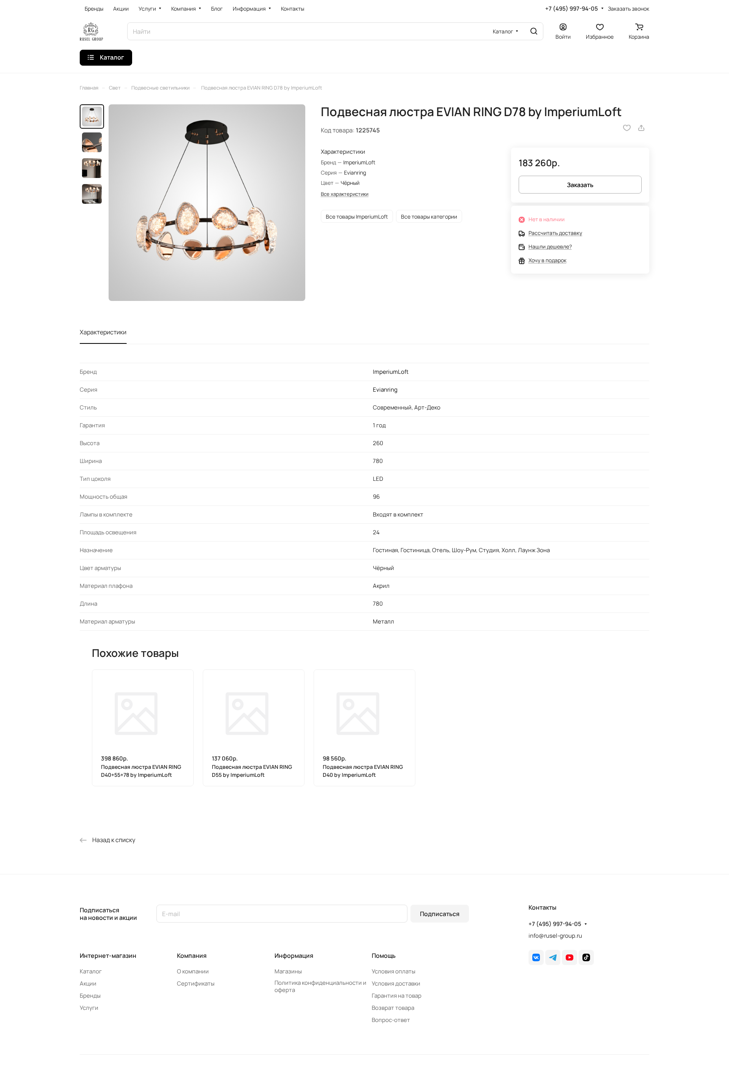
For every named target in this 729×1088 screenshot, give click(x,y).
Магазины (288, 971)
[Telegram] (552, 957)
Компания (192, 955)
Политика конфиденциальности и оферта (320, 986)
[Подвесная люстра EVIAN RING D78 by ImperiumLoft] (207, 202)
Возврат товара (393, 1008)
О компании (193, 971)
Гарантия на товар (396, 996)
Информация (294, 955)
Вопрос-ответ (391, 1020)
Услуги (89, 1008)
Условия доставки (396, 983)
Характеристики (103, 332)
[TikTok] (586, 957)
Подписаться (439, 914)
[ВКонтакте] (536, 957)
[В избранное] (627, 128)
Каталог (91, 971)
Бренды (90, 996)
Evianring (385, 390)
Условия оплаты (393, 971)
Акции (88, 983)
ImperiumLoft (391, 372)
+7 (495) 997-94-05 (571, 8)
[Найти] (533, 31)
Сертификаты (196, 983)
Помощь (384, 955)
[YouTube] (569, 957)
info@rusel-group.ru (555, 936)
